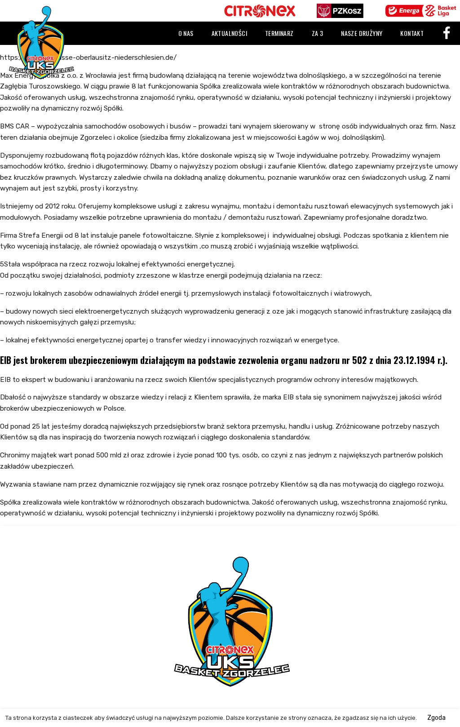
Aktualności (229, 33)
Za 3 (317, 33)
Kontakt (412, 33)
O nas (186, 33)
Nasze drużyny (361, 33)
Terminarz (279, 33)
